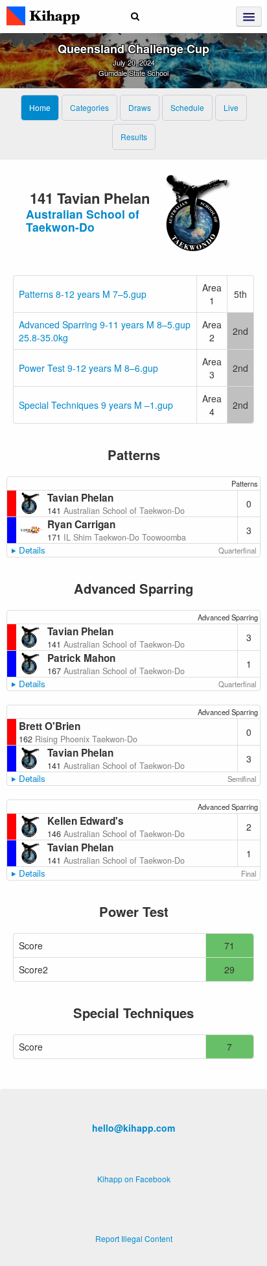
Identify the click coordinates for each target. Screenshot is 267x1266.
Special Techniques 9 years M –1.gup (96, 404)
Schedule (187, 107)
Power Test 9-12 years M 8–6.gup (88, 367)
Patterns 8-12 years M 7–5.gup (82, 293)
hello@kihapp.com (133, 1127)
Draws (139, 107)
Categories (89, 107)
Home (40, 107)
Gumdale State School (133, 72)
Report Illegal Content (133, 1238)
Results (134, 136)
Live (231, 107)
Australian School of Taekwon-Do (82, 220)
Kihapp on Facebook (133, 1178)
